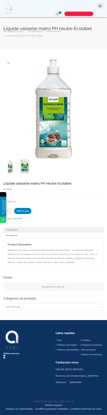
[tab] (53, 230)
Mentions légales (53, 405)
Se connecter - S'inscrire (80, 13)
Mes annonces (89, 349)
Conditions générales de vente (85, 409)
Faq (59, 340)
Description (12, 229)
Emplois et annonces (92, 345)
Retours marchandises (68, 349)
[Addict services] (8, 8)
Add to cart (23, 211)
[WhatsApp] (3, 220)
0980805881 (76, 382)
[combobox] (53, 307)
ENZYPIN (17, 218)
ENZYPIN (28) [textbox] (13, 307)
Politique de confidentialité (19, 409)
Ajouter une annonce (92, 354)
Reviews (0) (12, 235)
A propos (86, 340)
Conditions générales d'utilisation (51, 409)
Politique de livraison (67, 345)
